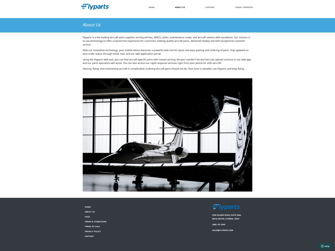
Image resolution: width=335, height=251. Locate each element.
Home (152, 7)
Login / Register (244, 7)
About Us (180, 7)
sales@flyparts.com (222, 230)
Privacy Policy (93, 231)
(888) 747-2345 (245, 16)
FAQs (87, 216)
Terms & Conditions (96, 221)
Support (210, 7)
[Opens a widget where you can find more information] (325, 246)
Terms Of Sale (92, 226)
